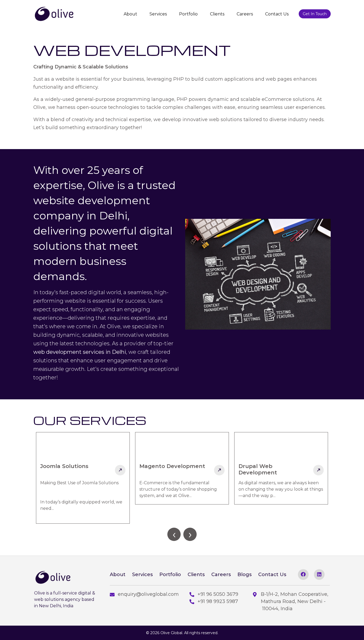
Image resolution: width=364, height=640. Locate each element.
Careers (245, 14)
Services (158, 14)
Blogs (244, 574)
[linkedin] (319, 574)
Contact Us (277, 14)
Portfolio (188, 14)
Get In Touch (315, 13)
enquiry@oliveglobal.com (148, 594)
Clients (217, 14)
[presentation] (174, 534)
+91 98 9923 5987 (217, 601)
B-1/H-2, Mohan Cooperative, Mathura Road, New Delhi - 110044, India (294, 601)
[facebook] (303, 574)
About (130, 14)
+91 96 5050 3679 (217, 594)
